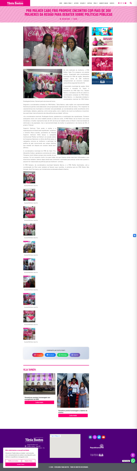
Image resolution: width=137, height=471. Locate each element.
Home (60, 3)
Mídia (95, 3)
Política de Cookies (13, 461)
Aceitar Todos (20, 464)
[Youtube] (125, 3)
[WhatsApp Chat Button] (133, 460)
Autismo (76, 3)
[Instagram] (121, 3)
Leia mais (39, 402)
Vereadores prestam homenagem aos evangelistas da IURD (37, 398)
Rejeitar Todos (28, 461)
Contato (112, 3)
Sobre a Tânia (67, 3)
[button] (131, 3)
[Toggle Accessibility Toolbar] (132, 455)
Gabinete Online (103, 3)
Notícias (89, 3)
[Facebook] (119, 3)
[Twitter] (99, 437)
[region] (20, 458)
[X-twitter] (123, 3)
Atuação (82, 3)
